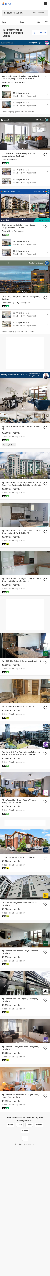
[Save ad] (45, 77)
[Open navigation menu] (45, 3)
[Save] (46, 22)
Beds (22, 22)
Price (4, 22)
